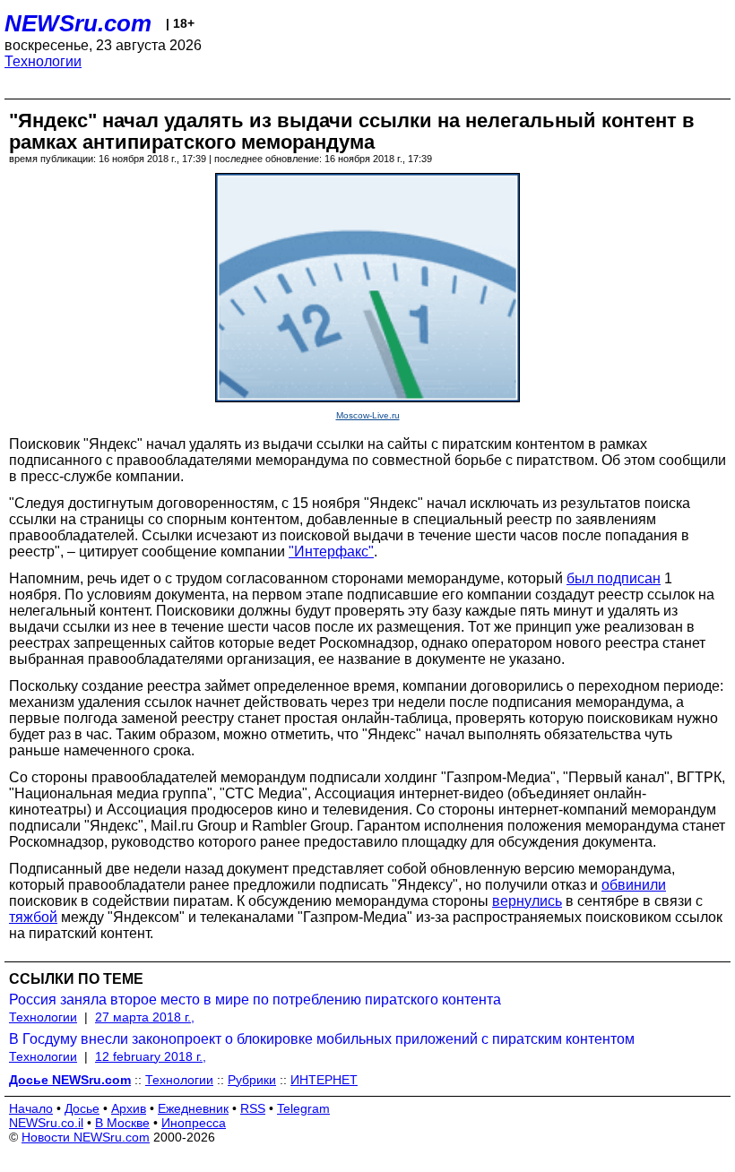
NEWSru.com (77, 23)
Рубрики (252, 1080)
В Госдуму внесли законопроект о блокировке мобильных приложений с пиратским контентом (322, 1039)
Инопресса (193, 1123)
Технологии (43, 61)
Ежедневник (193, 1108)
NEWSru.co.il (46, 1123)
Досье (82, 1108)
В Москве (122, 1123)
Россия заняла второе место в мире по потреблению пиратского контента (255, 999)
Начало (31, 1108)
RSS (252, 1108)
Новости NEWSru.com (86, 1137)
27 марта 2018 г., (145, 1017)
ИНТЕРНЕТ (324, 1080)
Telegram (303, 1108)
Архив (128, 1108)
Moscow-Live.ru (368, 415)
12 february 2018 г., (150, 1056)
